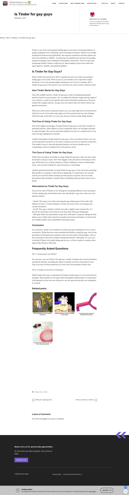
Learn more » (92, 491)
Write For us (78, 474)
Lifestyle (104, 3)
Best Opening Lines (77, 3)
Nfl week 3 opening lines (43, 400)
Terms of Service (68, 474)
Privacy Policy (57, 474)
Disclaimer (110, 474)
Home (54, 3)
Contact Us (21, 460)
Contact (121, 3)
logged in (45, 419)
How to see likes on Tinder (85, 400)
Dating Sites (91, 3)
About (113, 3)
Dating (14, 38)
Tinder (45, 392)
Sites (8, 38)
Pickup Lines (63, 3)
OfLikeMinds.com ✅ (20, 2)
